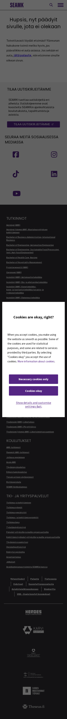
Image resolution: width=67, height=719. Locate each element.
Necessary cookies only (33, 379)
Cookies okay (33, 391)
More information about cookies (36, 361)
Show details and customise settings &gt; (33, 404)
